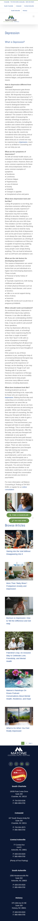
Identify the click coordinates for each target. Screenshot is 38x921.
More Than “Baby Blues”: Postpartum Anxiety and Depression (16, 586)
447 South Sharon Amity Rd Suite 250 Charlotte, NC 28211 (19, 820)
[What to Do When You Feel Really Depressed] (19, 716)
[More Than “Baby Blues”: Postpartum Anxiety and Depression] (19, 571)
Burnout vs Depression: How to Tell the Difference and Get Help (18, 621)
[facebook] (11, 764)
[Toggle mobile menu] (34, 16)
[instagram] (16, 764)
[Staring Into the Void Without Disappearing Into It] (19, 539)
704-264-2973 (20, 827)
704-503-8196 (20, 801)
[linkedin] (27, 764)
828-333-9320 (20, 854)
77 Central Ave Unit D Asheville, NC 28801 (19, 847)
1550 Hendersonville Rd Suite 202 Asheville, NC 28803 (19, 878)
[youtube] (22, 764)
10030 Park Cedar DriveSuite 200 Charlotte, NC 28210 (19, 794)
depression (23, 142)
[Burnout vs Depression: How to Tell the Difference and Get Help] (19, 606)
